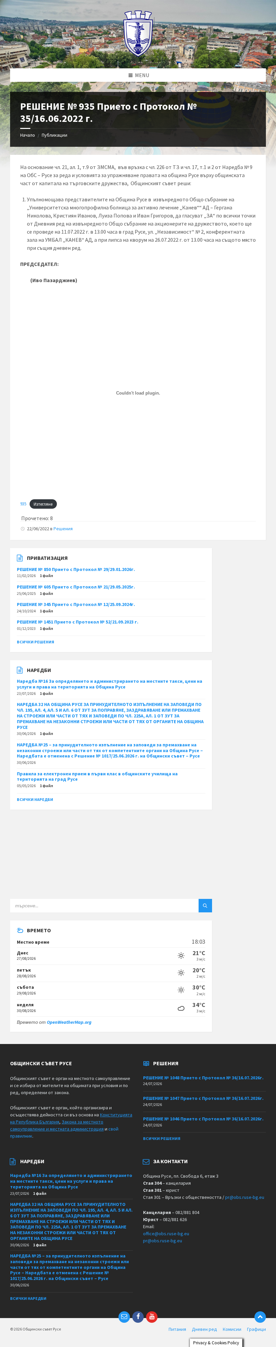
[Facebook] (138, 1317)
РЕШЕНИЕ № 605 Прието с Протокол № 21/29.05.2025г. (76, 587)
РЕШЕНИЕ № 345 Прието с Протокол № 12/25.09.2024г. (76, 604)
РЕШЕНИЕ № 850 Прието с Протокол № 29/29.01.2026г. (76, 569)
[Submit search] (205, 905)
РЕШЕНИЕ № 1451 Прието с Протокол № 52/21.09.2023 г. (77, 622)
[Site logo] (138, 55)
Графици (256, 1329)
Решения (63, 529)
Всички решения (35, 641)
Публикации (54, 135)
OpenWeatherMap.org (69, 1022)
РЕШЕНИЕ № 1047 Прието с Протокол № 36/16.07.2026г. (203, 1098)
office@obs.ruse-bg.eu (166, 1234)
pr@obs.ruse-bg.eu (244, 1197)
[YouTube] (152, 1317)
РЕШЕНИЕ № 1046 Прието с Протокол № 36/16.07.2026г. (203, 1119)
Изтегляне (43, 504)
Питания (177, 1329)
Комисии (232, 1329)
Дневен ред (204, 1329)
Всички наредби (35, 799)
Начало (27, 135)
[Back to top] (260, 1317)
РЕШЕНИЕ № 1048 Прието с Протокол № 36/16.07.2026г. (203, 1078)
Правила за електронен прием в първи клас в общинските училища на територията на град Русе (97, 776)
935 (23, 504)
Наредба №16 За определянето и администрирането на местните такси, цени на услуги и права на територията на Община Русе (109, 684)
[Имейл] (124, 1317)
